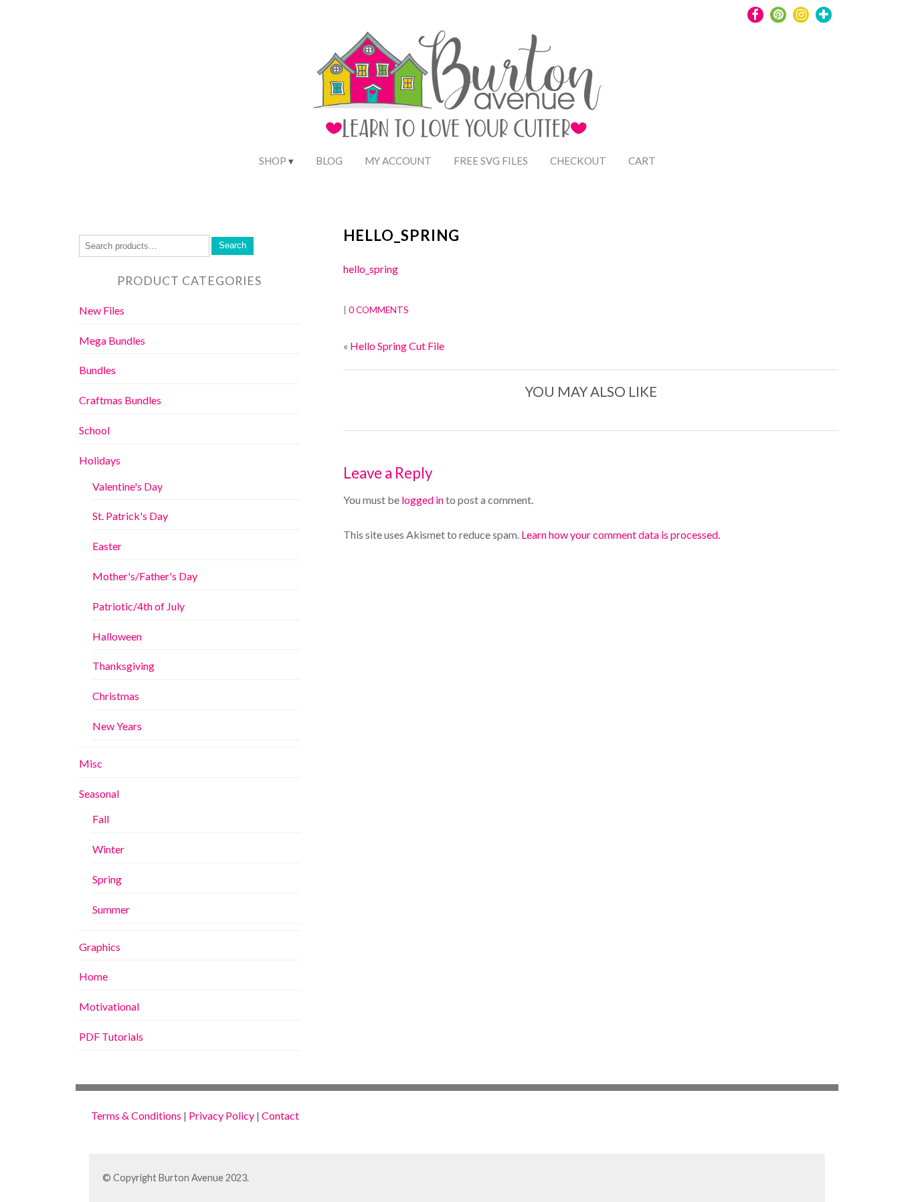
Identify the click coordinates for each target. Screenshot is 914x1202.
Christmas (115, 695)
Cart (642, 161)
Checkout (578, 161)
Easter (107, 545)
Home (93, 976)
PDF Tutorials (111, 1036)
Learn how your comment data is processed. (620, 534)
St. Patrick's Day (130, 515)
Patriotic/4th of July (138, 606)
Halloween (117, 636)
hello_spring (401, 235)
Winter (108, 849)
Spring (107, 879)
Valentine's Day (127, 486)
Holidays (99, 460)
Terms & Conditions (136, 1115)
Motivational (109, 1006)
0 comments (379, 310)
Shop (272, 161)
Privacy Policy (221, 1115)
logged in (422, 499)
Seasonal (99, 793)
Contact (280, 1115)
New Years (117, 725)
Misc (90, 763)
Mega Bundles (112, 340)
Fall (100, 818)
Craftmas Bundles (120, 400)
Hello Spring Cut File (397, 345)
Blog (329, 161)
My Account (398, 161)
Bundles (97, 369)
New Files (101, 310)
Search (232, 245)
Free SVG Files (491, 161)
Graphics (99, 946)
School (94, 430)
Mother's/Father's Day (144, 576)
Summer (111, 909)
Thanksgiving (123, 665)
